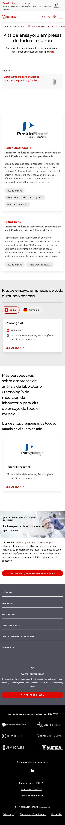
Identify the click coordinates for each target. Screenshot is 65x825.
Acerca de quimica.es (32, 795)
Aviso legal (8, 814)
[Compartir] (49, 17)
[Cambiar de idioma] (54, 17)
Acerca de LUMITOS (31, 789)
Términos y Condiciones (33, 814)
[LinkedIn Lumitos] (32, 770)
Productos (8, 614)
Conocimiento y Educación (18, 636)
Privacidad (56, 814)
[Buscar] (43, 17)
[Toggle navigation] (61, 17)
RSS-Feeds (8, 647)
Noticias (7, 592)
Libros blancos (11, 625)
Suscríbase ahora (32, 695)
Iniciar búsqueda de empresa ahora (32, 573)
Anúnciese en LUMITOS (31, 783)
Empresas (8, 603)
